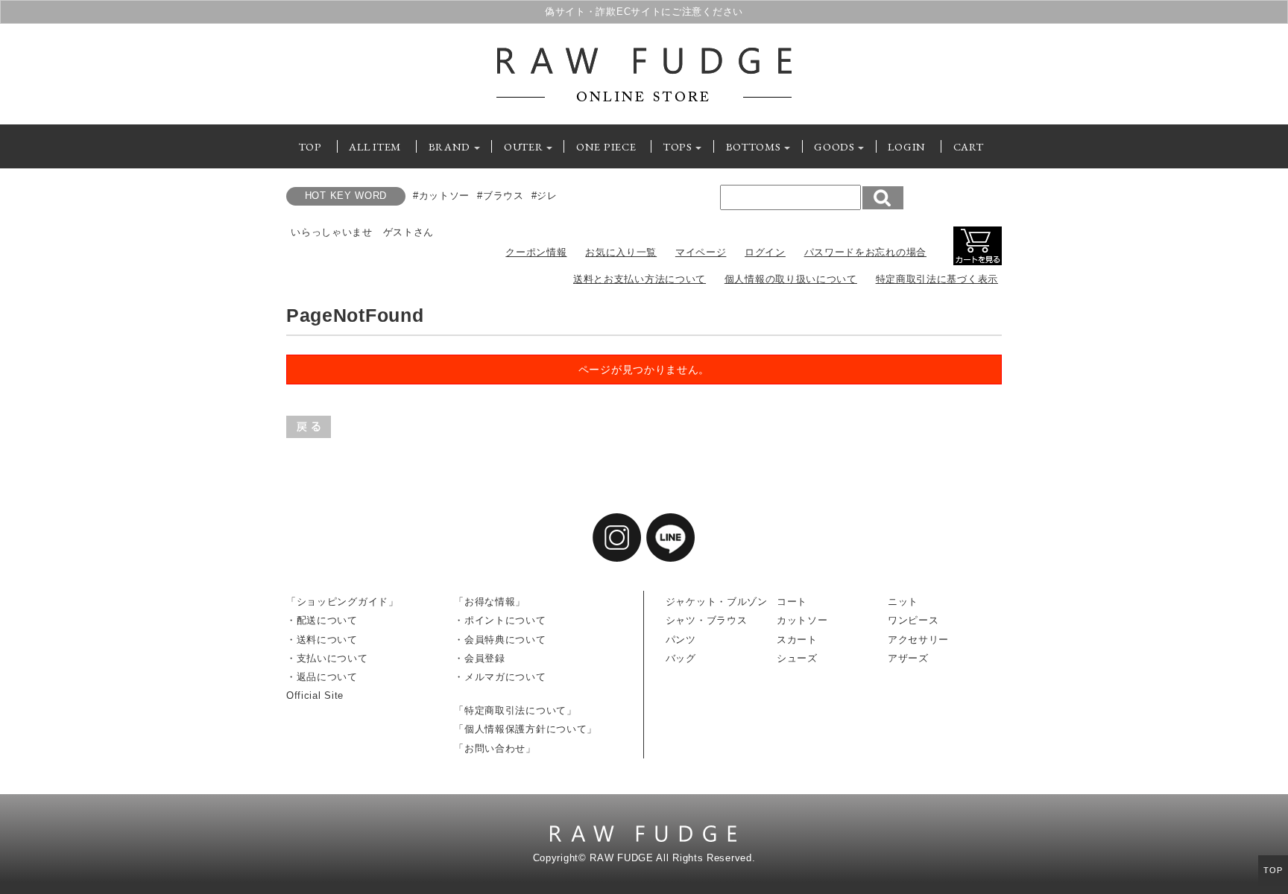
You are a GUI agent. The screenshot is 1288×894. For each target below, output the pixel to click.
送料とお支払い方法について (639, 279)
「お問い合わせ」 (495, 749)
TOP (310, 146)
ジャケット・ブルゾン (717, 602)
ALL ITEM (375, 146)
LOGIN (907, 146)
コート (792, 602)
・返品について (322, 677)
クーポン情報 (535, 252)
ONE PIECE (606, 146)
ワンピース (913, 620)
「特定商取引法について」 (515, 711)
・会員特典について (500, 640)
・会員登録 (479, 658)
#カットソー (441, 196)
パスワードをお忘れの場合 (865, 252)
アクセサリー (918, 640)
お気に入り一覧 (621, 252)
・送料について (322, 640)
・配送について (322, 620)
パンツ (681, 640)
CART (968, 146)
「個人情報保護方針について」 (525, 729)
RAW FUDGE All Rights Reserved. (672, 858)
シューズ (797, 658)
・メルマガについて (500, 677)
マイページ (701, 252)
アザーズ (908, 658)
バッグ (681, 658)
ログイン (765, 252)
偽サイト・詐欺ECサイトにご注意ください (644, 12)
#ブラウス (500, 196)
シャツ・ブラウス (707, 620)
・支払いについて (327, 658)
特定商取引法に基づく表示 (937, 279)
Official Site (315, 696)
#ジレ (544, 196)
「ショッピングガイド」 (342, 602)
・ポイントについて (500, 620)
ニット (903, 602)
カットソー (802, 620)
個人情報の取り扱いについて (790, 279)
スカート (797, 640)
